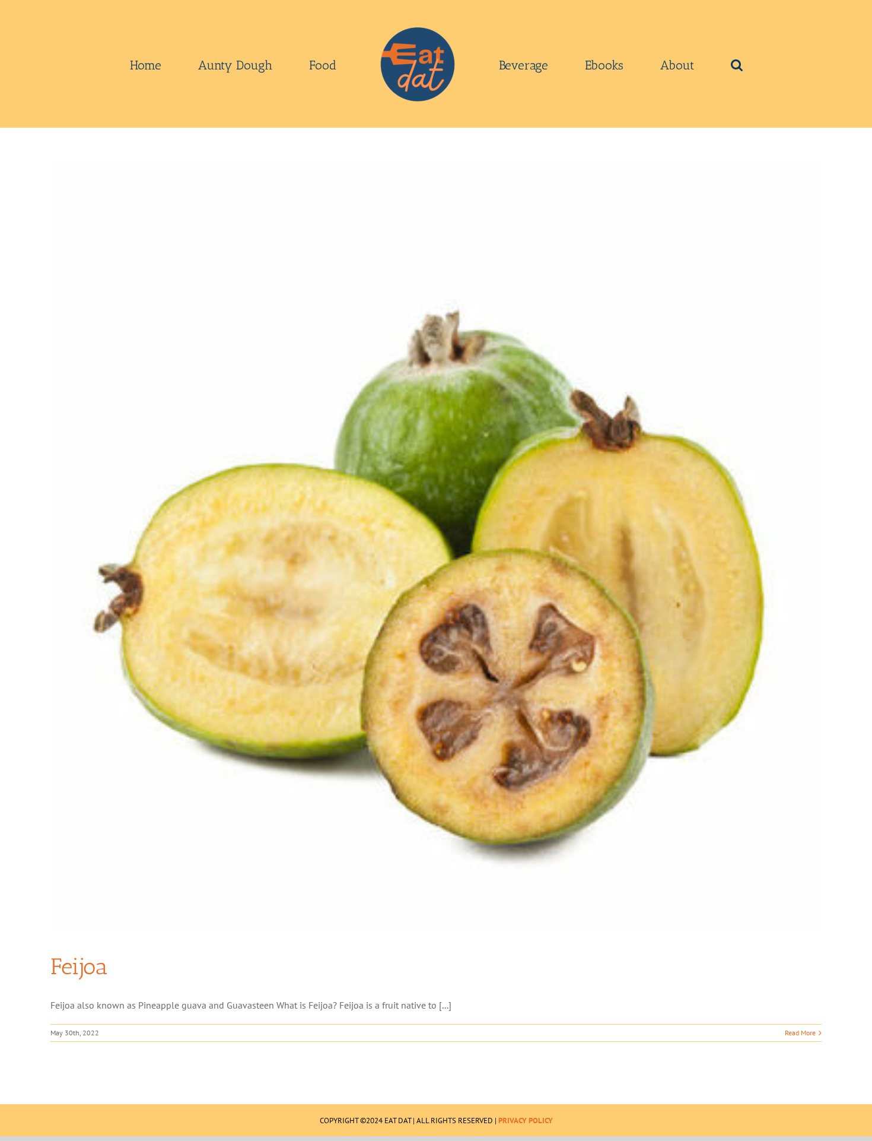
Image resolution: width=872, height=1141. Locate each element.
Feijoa (78, 966)
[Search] (652, 64)
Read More (800, 1032)
